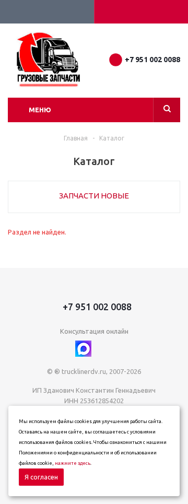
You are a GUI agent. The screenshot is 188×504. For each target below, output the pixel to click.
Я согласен (41, 476)
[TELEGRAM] (105, 349)
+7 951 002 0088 (152, 59)
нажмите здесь (72, 463)
